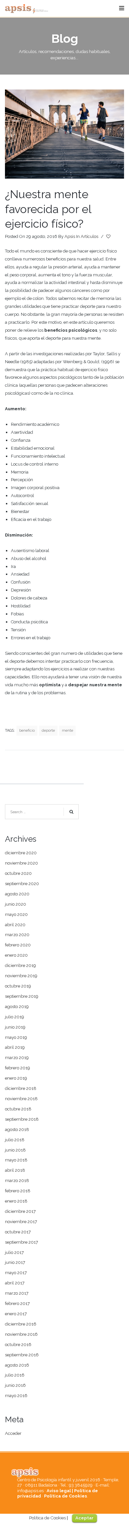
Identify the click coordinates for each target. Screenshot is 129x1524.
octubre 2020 (18, 873)
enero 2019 (16, 1078)
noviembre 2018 (21, 1098)
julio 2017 (14, 1252)
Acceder (13, 1433)
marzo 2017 (16, 1293)
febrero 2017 (17, 1303)
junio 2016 (15, 1385)
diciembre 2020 (21, 852)
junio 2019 (15, 1027)
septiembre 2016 (22, 1354)
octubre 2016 (18, 1344)
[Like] (108, 237)
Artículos (89, 236)
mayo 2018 (16, 1159)
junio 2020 (15, 904)
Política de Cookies (65, 1496)
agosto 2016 (17, 1365)
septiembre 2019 (21, 996)
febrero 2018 (17, 1190)
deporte (48, 730)
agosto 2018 (17, 1129)
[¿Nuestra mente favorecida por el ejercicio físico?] (64, 134)
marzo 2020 (17, 934)
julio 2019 (14, 1016)
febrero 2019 (17, 1067)
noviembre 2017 (21, 1221)
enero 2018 (16, 1201)
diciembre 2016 (20, 1324)
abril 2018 (15, 1170)
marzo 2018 (17, 1180)
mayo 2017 (16, 1272)
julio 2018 (14, 1139)
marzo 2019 (17, 1057)
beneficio (27, 730)
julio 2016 (14, 1375)
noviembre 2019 (21, 975)
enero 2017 (16, 1313)
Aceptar (84, 1517)
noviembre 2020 (21, 863)
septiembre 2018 (22, 1119)
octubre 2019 (18, 986)
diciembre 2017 (20, 1211)
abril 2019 (15, 1047)
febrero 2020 (18, 944)
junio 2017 (15, 1262)
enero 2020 (16, 955)
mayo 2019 (16, 1037)
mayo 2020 (16, 914)
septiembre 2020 (22, 883)
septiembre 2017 (21, 1242)
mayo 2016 (16, 1395)
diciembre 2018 (20, 1088)
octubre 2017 (18, 1231)
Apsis (69, 236)
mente (67, 730)
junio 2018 (15, 1150)
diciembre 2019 (20, 965)
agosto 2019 (17, 1006)
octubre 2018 (18, 1108)
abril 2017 (14, 1282)
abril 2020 (15, 924)
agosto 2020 (17, 893)
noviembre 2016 (21, 1334)
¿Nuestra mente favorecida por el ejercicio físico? (48, 209)
